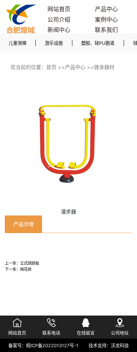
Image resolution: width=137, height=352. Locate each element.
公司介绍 (58, 19)
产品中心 (106, 9)
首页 (51, 67)
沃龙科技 (120, 345)
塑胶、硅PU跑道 (97, 43)
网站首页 (58, 9)
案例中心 (106, 19)
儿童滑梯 (17, 43)
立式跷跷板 (29, 263)
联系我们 (106, 30)
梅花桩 (26, 269)
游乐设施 (54, 43)
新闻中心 (58, 30)
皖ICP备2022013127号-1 (52, 345)
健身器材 (104, 67)
